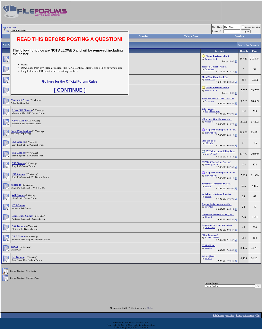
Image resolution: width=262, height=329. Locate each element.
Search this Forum (247, 45)
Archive (230, 315)
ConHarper (210, 227)
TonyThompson (212, 111)
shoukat (208, 248)
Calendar (143, 36)
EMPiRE (209, 206)
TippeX (208, 217)
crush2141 (210, 79)
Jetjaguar (209, 121)
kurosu (208, 186)
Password (216, 31)
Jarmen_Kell (211, 59)
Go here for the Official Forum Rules (69, 81)
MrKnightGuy (211, 164)
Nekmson (209, 101)
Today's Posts (191, 36)
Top (258, 315)
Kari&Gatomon (212, 237)
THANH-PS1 (211, 132)
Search (238, 36)
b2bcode (209, 143)
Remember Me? (252, 27)
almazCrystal (211, 154)
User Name (217, 27)
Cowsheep (210, 69)
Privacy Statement (245, 315)
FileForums (12, 27)
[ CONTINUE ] (70, 90)
